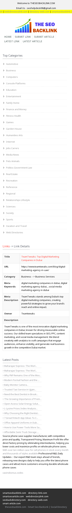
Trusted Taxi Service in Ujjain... (20, 389)
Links (6, 246)
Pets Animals (13, 161)
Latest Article (32, 41)
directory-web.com (37, 11)
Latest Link (11, 41)
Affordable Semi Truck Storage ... (21, 432)
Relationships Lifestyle (18, 200)
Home (8, 36)
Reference (11, 187)
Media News (12, 154)
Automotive (12, 64)
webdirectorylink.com (13, 11)
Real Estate (12, 174)
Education (11, 89)
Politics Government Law (19, 167)
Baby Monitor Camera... (16, 384)
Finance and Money (16, 109)
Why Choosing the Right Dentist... (21, 413)
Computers (12, 76)
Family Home (12, 102)
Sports (9, 219)
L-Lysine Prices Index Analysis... (21, 408)
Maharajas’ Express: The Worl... (20, 365)
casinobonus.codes (13, 472)
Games (10, 122)
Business (11, 70)
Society (10, 213)
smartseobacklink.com (14, 492)
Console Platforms (16, 83)
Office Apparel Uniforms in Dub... (21, 422)
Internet (10, 141)
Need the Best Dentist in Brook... (21, 394)
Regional (10, 193)
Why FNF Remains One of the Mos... (22, 375)
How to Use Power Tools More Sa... (22, 427)
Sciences (11, 206)
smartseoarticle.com (13, 496)
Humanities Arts (14, 135)
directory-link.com (37, 492)
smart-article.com (12, 503)
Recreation (11, 180)
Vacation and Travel (16, 226)
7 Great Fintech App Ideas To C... (21, 417)
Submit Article (44, 36)
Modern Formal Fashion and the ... (21, 380)
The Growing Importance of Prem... (22, 399)
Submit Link (23, 36)
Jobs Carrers (12, 148)
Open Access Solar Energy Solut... (21, 403)
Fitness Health (13, 115)
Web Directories (14, 232)
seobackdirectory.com (14, 499)
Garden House (14, 128)
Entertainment (13, 96)
